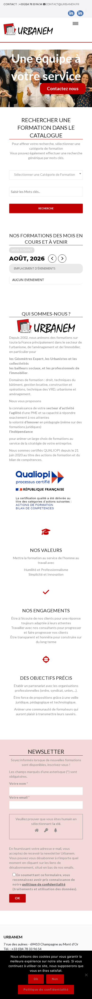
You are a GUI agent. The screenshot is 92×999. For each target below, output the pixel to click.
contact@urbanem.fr (62, 4)
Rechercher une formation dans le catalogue (46, 128)
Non (55, 979)
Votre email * (19, 797)
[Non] (86, 974)
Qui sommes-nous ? (46, 313)
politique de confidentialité (43, 884)
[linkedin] (71, 13)
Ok (36, 979)
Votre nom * (18, 783)
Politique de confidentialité (46, 989)
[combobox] (46, 175)
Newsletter (46, 751)
